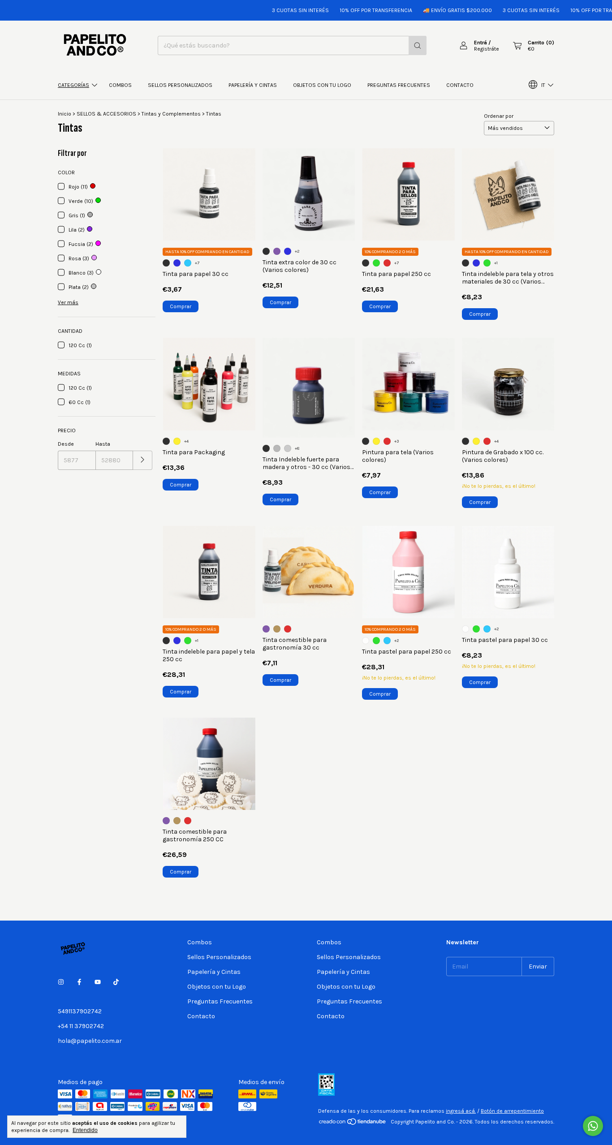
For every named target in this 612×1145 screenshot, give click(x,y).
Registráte (486, 49)
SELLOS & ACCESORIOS (106, 114)
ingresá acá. (461, 1111)
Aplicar (142, 460)
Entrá (480, 42)
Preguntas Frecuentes (398, 85)
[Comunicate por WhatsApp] (593, 1126)
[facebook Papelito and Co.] (79, 982)
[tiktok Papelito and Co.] (116, 982)
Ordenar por (498, 116)
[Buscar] (418, 45)
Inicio (64, 114)
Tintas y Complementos (171, 114)
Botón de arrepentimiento (512, 1111)
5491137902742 (80, 1011)
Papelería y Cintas (252, 85)
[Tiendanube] (353, 1124)
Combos (120, 85)
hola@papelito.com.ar (90, 1041)
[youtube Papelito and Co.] (98, 982)
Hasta (102, 444)
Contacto (460, 85)
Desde (66, 444)
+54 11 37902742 (81, 1026)
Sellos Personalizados (180, 85)
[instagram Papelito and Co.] (61, 982)
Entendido (85, 1130)
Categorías (73, 85)
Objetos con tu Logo (322, 85)
